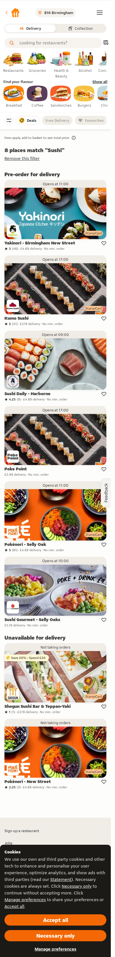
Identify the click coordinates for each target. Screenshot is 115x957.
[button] (12, 12)
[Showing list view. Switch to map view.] (105, 43)
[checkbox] (14, 97)
